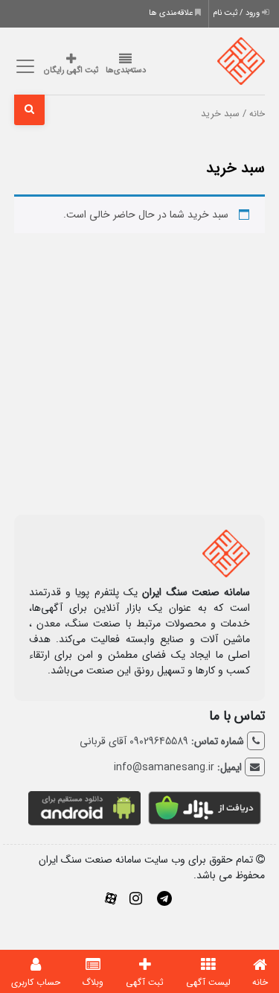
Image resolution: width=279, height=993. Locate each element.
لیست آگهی (208, 982)
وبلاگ (92, 982)
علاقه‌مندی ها (172, 13)
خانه (257, 114)
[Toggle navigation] (23, 67)
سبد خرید (235, 168)
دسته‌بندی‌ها (126, 70)
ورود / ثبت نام (237, 13)
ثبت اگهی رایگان (71, 70)
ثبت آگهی (145, 982)
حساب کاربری (35, 982)
